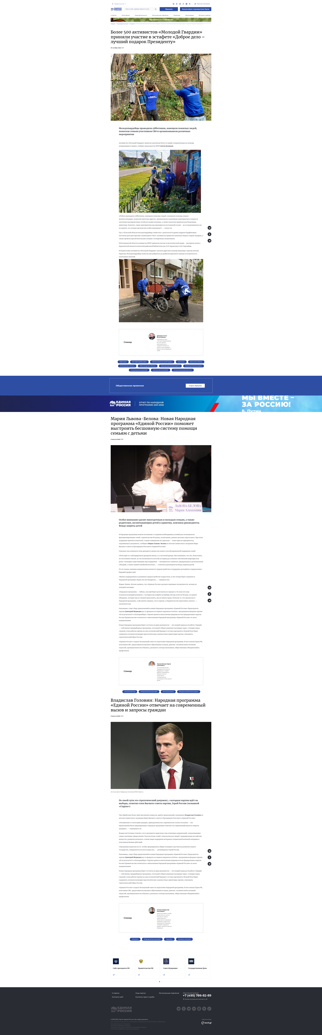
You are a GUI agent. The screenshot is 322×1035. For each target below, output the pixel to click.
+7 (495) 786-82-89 (197, 995)
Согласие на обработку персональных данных (125, 1029)
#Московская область (127, 366)
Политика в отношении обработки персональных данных (128, 1027)
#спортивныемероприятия (183, 370)
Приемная (176, 15)
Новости (132, 24)
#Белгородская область (147, 366)
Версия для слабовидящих (203, 3)
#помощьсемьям (168, 691)
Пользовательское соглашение (120, 1024)
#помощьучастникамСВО (139, 370)
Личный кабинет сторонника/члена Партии (195, 9)
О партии (114, 15)
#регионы (181, 362)
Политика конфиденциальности (121, 1025)
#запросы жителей (184, 939)
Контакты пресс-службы (144, 997)
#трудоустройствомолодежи (188, 691)
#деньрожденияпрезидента (170, 366)
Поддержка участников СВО (161, 20)
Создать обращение (195, 386)
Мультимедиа (189, 15)
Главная (113, 24)
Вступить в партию (204, 15)
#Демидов (123, 362)
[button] (159, 981)
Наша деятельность (141, 15)
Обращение (168, 9)
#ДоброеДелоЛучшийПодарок (162, 362)
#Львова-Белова (129, 691)
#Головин (135, 939)
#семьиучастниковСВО (160, 370)
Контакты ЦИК (117, 997)
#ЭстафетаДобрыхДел (139, 362)
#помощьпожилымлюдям (193, 366)
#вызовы (169, 939)
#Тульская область (196, 362)
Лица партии (126, 15)
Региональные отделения (160, 15)
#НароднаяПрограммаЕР (149, 691)
